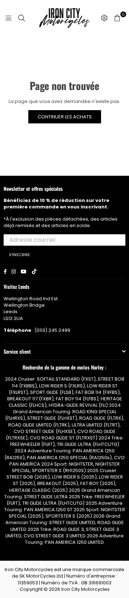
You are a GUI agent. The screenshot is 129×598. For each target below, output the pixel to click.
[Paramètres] (104, 18)
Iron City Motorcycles (85, 589)
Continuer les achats (65, 116)
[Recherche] (21, 18)
